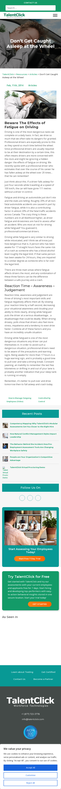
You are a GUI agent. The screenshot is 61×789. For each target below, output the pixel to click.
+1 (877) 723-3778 (30, 714)
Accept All (30, 767)
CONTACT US (30, 3)
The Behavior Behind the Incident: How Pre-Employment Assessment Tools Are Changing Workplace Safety (31, 447)
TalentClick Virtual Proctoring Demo (27, 467)
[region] (30, 766)
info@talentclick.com (32, 719)
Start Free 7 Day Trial (29, 558)
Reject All (30, 783)
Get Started (40, 604)
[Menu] (55, 15)
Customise (30, 775)
